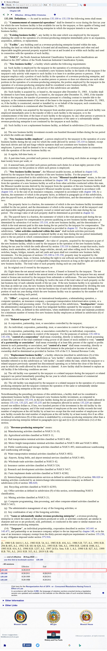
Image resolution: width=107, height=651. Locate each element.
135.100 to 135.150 (60, 18)
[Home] (3, 4)
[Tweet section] (37, 646)
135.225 (23, 402)
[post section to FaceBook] (27, 646)
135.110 (80, 141)
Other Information (14, 600)
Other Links (11, 605)
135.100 (4, 570)
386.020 (96, 477)
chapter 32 (88, 212)
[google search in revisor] (69, 645)
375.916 (46, 537)
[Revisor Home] (5, 646)
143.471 (5, 531)
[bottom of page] (55, 15)
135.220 (84, 402)
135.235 (37, 402)
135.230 (100, 534)
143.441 (90, 528)
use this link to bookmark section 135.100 (23, 560)
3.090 (36, 591)
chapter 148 (62, 180)
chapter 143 (91, 171)
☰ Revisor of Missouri (11, 2)
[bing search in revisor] (80, 646)
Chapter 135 (15, 11)
